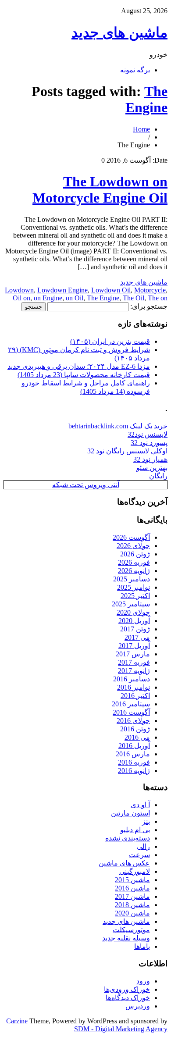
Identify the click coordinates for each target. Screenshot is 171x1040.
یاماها (142, 946)
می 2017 (137, 637)
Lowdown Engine (62, 290)
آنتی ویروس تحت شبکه (85, 484)
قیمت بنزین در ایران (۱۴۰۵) (110, 341)
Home (141, 129)
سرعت (139, 854)
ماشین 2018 (132, 904)
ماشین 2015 (132, 879)
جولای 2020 (133, 612)
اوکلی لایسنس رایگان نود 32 (127, 451)
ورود (143, 981)
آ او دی (140, 804)
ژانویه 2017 (134, 670)
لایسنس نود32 (147, 434)
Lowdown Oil (111, 290)
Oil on (21, 298)
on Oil (74, 298)
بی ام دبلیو (135, 829)
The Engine (146, 99)
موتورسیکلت (131, 929)
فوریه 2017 (134, 662)
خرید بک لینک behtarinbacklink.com (117, 426)
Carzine (17, 1021)
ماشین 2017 (132, 896)
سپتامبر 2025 (131, 604)
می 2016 (137, 737)
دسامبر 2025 (131, 579)
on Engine (48, 298)
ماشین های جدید (119, 32)
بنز (146, 821)
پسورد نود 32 (149, 442)
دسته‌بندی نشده (127, 838)
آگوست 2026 (131, 537)
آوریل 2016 (134, 745)
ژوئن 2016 (135, 729)
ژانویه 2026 (134, 570)
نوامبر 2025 (133, 587)
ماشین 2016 (132, 888)
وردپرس (137, 1006)
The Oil (133, 298)
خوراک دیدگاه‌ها (128, 997)
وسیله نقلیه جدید (126, 938)
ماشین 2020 (132, 913)
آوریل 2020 (134, 620)
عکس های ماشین (124, 863)
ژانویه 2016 (134, 770)
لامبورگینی (134, 871)
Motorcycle (150, 290)
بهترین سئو (151, 467)
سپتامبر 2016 (131, 704)
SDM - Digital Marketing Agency (120, 1029)
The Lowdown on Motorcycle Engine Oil (99, 190)
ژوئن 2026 (135, 554)
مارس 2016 (133, 754)
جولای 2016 (133, 720)
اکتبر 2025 (135, 595)
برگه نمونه (135, 70)
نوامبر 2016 (133, 687)
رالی (143, 846)
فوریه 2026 (134, 562)
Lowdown (19, 290)
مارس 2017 (133, 654)
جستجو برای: (148, 306)
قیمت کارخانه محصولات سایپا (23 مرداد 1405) (84, 374)
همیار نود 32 (150, 459)
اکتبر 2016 (135, 695)
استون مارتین (130, 813)
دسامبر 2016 (131, 679)
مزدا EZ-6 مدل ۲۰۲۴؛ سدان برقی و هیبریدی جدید (78, 366)
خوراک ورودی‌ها (127, 989)
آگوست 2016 (131, 712)
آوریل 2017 (134, 645)
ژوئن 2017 (135, 629)
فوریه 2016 (134, 762)
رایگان (158, 476)
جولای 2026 (133, 545)
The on (157, 298)
